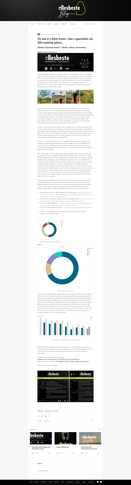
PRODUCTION (40, 24)
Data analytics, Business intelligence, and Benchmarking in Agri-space (41, 448)
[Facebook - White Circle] (98, 482)
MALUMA (72, 24)
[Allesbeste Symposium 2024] (65, 438)
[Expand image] (44, 97)
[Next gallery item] (92, 386)
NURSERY (49, 24)
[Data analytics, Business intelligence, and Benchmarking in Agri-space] (41, 438)
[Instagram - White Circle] (101, 482)
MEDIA (56, 24)
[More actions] (93, 34)
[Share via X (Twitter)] (42, 416)
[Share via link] (49, 416)
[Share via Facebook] (38, 416)
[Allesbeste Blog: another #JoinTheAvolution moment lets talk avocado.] (90, 438)
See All (99, 429)
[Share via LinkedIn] (45, 416)
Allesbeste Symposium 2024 (62, 447)
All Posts (32, 24)
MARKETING (64, 24)
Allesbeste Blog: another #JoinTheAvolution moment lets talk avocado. (89, 448)
